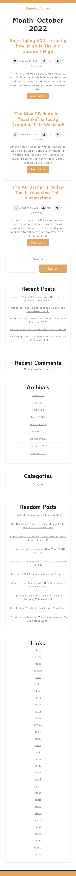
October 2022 (38, 453)
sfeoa (38, 813)
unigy (38, 765)
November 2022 (38, 446)
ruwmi (38, 657)
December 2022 (38, 439)
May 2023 (38, 402)
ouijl (38, 752)
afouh (38, 806)
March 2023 (38, 417)
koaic (38, 738)
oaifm (38, 854)
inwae (38, 772)
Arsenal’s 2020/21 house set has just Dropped (38, 574)
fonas (38, 664)
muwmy (38, 670)
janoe (38, 697)
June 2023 (38, 395)
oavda (38, 704)
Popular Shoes (38, 8)
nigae (38, 793)
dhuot (38, 691)
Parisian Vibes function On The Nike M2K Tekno (38, 329)
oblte (38, 684)
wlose (38, 718)
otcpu (38, 650)
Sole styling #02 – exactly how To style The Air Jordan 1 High (38, 45)
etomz (38, 847)
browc (38, 725)
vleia (38, 745)
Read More (38, 96)
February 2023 (38, 424)
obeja (38, 799)
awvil (38, 779)
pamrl (38, 732)
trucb (38, 677)
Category (38, 484)
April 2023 (38, 410)
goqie (38, 759)
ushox (38, 833)
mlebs (38, 820)
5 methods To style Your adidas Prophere (38, 515)
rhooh (38, 827)
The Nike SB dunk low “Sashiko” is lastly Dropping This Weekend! (38, 119)
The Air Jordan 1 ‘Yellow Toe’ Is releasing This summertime (38, 192)
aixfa (38, 711)
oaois (38, 840)
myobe (38, 786)
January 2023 (38, 431)
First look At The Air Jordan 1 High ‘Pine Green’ (38, 608)
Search (38, 259)
